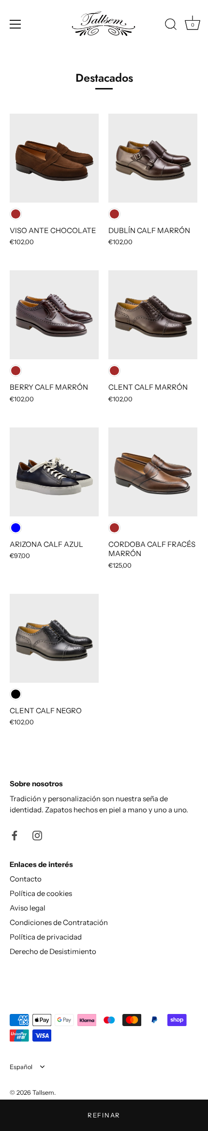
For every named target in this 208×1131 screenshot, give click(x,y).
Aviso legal (27, 907)
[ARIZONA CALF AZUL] (54, 471)
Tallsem (43, 1092)
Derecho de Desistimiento (53, 951)
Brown (15, 214)
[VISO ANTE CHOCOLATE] (54, 158)
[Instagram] (37, 834)
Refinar (104, 1115)
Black (15, 694)
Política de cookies (41, 893)
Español (21, 1067)
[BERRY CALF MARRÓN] (54, 314)
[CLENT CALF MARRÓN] (152, 314)
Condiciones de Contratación (59, 922)
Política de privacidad (46, 936)
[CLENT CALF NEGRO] (54, 638)
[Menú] (15, 24)
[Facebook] (14, 834)
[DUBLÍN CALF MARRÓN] (152, 158)
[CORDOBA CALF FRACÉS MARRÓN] (152, 471)
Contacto (26, 878)
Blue (15, 527)
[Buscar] (170, 25)
